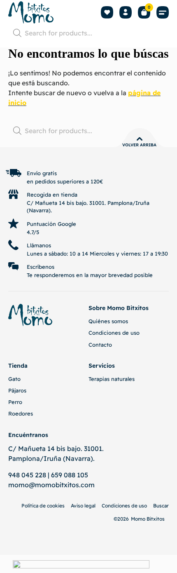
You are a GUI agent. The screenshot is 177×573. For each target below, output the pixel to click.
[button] (162, 12)
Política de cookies (43, 506)
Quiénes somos (108, 321)
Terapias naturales (111, 379)
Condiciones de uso (114, 332)
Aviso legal (83, 506)
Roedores (20, 413)
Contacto (100, 344)
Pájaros (17, 390)
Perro (15, 402)
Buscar (161, 506)
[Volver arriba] (139, 139)
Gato (14, 379)
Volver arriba (139, 145)
